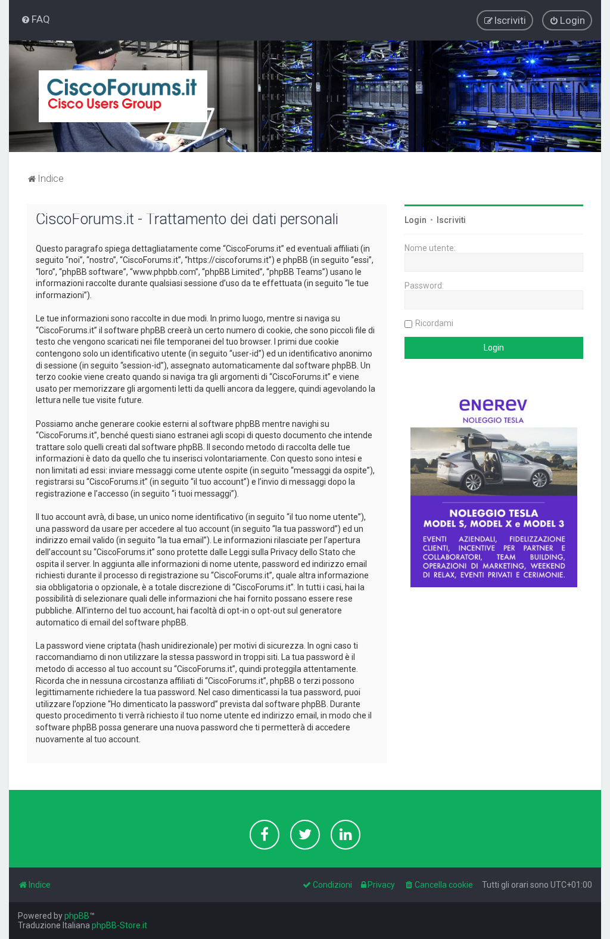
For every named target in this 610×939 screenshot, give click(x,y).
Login (415, 220)
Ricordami (434, 323)
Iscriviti (451, 220)
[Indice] (123, 96)
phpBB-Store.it (119, 925)
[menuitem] (35, 19)
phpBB (76, 916)
